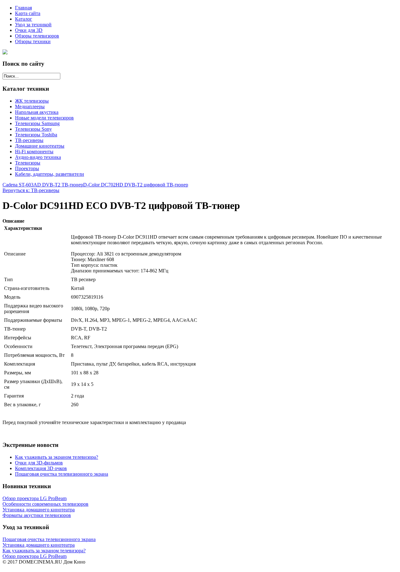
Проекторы (27, 168)
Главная (23, 7)
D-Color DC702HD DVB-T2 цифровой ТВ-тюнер (135, 184)
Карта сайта (27, 13)
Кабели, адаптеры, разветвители (49, 174)
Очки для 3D (28, 30)
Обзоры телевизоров (37, 35)
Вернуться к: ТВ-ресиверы (30, 190)
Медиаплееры (30, 106)
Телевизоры (27, 162)
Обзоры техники (33, 41)
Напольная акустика (36, 112)
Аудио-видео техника (38, 157)
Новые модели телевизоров (44, 117)
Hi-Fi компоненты (34, 151)
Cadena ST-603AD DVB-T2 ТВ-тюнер (42, 184)
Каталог (23, 19)
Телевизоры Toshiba (36, 134)
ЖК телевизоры (32, 101)
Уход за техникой (33, 24)
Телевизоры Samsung (37, 123)
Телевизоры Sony (33, 129)
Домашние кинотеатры (39, 146)
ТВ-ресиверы (29, 140)
